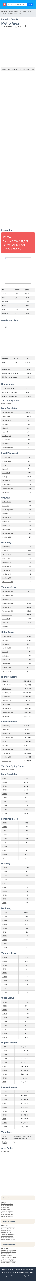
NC (21, 1271)
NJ (28, 1271)
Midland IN (6, 681)
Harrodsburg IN (7, 603)
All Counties (4, 1225)
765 (8, 1151)
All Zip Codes (4, 1248)
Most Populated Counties (8, 1227)
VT (25, 1272)
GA (21, 1269)
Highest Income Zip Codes (8, 1261)
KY (32, 1269)
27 (9, 69)
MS (17, 1271)
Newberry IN (6, 461)
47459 (4, 813)
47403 (4, 782)
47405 (4, 961)
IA (24, 1269)
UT (21, 1272)
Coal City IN (6, 473)
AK (3, 1269)
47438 (4, 809)
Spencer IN (6, 416)
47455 (4, 1107)
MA (5, 1271)
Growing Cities (5, 1207)
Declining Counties (6, 1232)
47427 (4, 842)
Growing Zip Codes (6, 1253)
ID (26, 1269)
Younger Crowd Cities (7, 1211)
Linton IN (5, 424)
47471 (4, 858)
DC (16, 1269)
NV (32, 1271)
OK (6, 1272)
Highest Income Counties (8, 1237)
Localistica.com (17, 1276)
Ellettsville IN (6, 428)
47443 (4, 838)
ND (23, 1271)
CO (12, 1269)
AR (6, 1269)
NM (30, 1271)
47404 (4, 790)
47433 (4, 928)
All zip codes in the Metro (10, 13)
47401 (4, 778)
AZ (8, 1269)
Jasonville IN (6, 432)
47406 (4, 835)
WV (31, 1272)
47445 (4, 1047)
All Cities (3, 1202)
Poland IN (5, 444)
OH (4, 1272)
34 (33, 69)
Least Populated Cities (7, 1205)
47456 (4, 846)
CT (14, 1269)
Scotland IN (6, 660)
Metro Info (4, 11)
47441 (4, 802)
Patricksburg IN (7, 595)
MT (19, 1271)
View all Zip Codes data (7, 769)
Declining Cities (5, 1209)
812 (5, 1151)
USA (20, 13)
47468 (4, 854)
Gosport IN (6, 440)
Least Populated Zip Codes (8, 1252)
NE (25, 1271)
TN (17, 1272)
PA (10, 1272)
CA (10, 1269)
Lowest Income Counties (8, 1239)
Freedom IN (6, 481)
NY (2, 1272)
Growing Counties (6, 1230)
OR (8, 1272)
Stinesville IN (6, 640)
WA (27, 1272)
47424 (4, 798)
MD (7, 1271)
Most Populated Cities (7, 1204)
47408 (4, 786)
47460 (4, 794)
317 (2, 1151)
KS (31, 1269)
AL (5, 1269)
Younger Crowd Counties (8, 1234)
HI (23, 1269)
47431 (4, 850)
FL (19, 1269)
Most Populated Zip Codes (8, 1250)
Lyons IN (5, 469)
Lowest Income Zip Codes (8, 1262)
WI (28, 1272)
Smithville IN (6, 648)
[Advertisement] (18, 46)
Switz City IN (6, 465)
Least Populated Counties (8, 1229)
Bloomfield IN (6, 420)
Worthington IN (7, 447)
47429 (4, 805)
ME (9, 1271)
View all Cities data (6, 403)
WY (33, 1272)
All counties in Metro (25, 11)
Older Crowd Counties (7, 1236)
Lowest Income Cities (7, 1216)
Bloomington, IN (13, 26)
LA (3, 1271)
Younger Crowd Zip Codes (8, 1257)
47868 (4, 871)
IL (27, 1269)
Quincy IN (5, 477)
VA (23, 1272)
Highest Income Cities (7, 1214)
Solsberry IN (6, 436)
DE (18, 1269)
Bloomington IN (7, 412)
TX (19, 1272)
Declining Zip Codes (6, 1255)
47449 (4, 827)
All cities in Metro (13, 11)
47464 (4, 1070)
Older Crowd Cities (6, 1212)
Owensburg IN (7, 457)
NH (27, 1271)
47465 (4, 831)
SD (15, 1272)
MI (11, 1271)
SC (13, 1272)
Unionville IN (6, 484)
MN (13, 1271)
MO (15, 1271)
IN (29, 1269)
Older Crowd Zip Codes (7, 1259)
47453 (4, 823)
